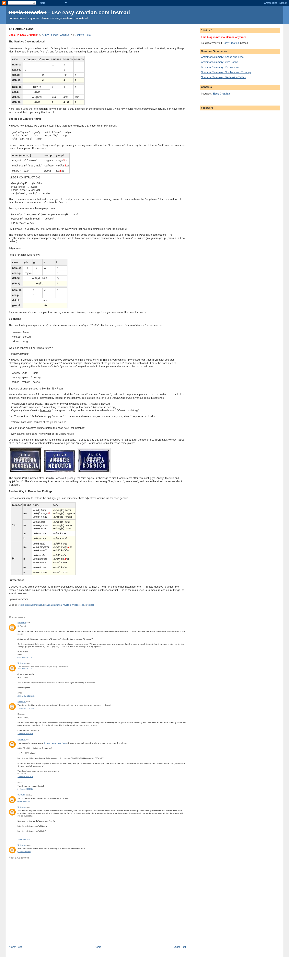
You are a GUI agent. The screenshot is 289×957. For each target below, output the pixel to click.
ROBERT (21, 795)
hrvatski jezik (78, 605)
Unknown (21, 623)
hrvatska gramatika (52, 605)
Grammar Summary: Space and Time (222, 56)
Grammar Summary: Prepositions (220, 67)
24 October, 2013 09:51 (25, 789)
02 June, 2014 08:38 (23, 852)
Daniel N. (21, 702)
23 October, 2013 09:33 (25, 777)
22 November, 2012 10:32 (25, 708)
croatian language (33, 605)
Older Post (180, 946)
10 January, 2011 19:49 (24, 668)
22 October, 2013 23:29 (25, 734)
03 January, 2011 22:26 (24, 657)
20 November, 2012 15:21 (25, 696)
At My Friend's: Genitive (55, 34)
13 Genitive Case (21, 29)
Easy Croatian (231, 42)
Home (98, 946)
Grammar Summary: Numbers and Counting (226, 72)
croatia (20, 605)
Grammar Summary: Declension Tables (223, 77)
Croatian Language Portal (55, 743)
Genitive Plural (83, 34)
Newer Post (15, 946)
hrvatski (67, 605)
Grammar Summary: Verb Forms (219, 62)
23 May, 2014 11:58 (23, 839)
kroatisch (90, 605)
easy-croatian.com (86, 12)
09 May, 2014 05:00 (23, 801)
